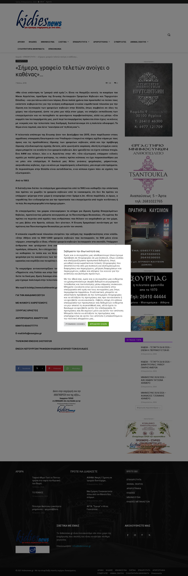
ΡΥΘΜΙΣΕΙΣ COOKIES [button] (75, 324)
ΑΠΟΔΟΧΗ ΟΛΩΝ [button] (98, 324)
